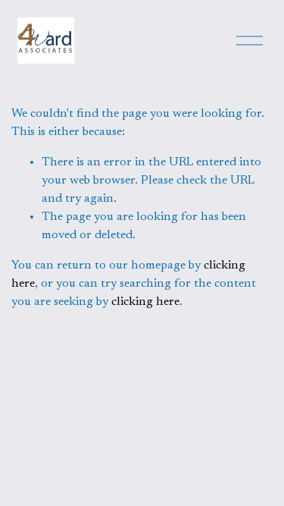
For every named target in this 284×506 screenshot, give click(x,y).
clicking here (145, 302)
